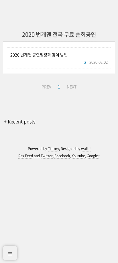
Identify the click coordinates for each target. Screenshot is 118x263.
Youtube (78, 155)
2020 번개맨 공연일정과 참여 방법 (39, 54)
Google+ (93, 155)
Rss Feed (25, 155)
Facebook (62, 155)
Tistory (53, 148)
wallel (86, 148)
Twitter (47, 155)
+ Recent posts (19, 121)
